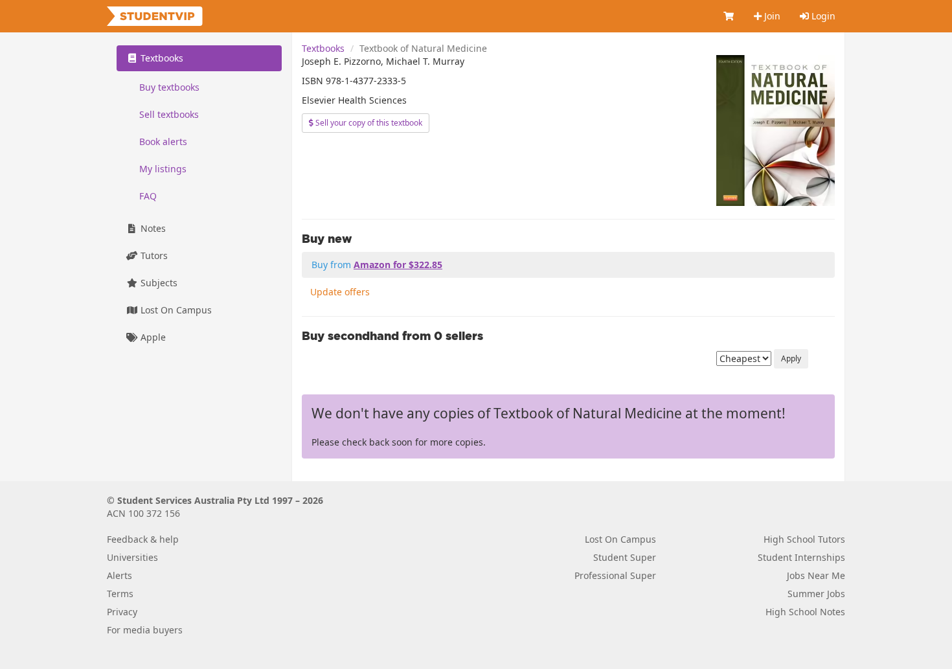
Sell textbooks (169, 114)
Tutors (153, 255)
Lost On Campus (175, 310)
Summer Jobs (816, 593)
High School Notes (805, 612)
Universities (132, 557)
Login (822, 16)
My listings (163, 169)
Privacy (122, 612)
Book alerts (163, 141)
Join (771, 16)
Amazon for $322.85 (398, 264)
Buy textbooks (169, 87)
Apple (152, 337)
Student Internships (801, 557)
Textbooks (323, 48)
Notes (152, 228)
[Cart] (729, 16)
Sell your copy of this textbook (367, 122)
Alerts (119, 575)
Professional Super (615, 575)
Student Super (624, 557)
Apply (791, 358)
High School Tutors (804, 539)
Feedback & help (143, 539)
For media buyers (145, 630)
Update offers (340, 292)
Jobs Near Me (816, 575)
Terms (120, 593)
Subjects (157, 283)
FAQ (148, 196)
